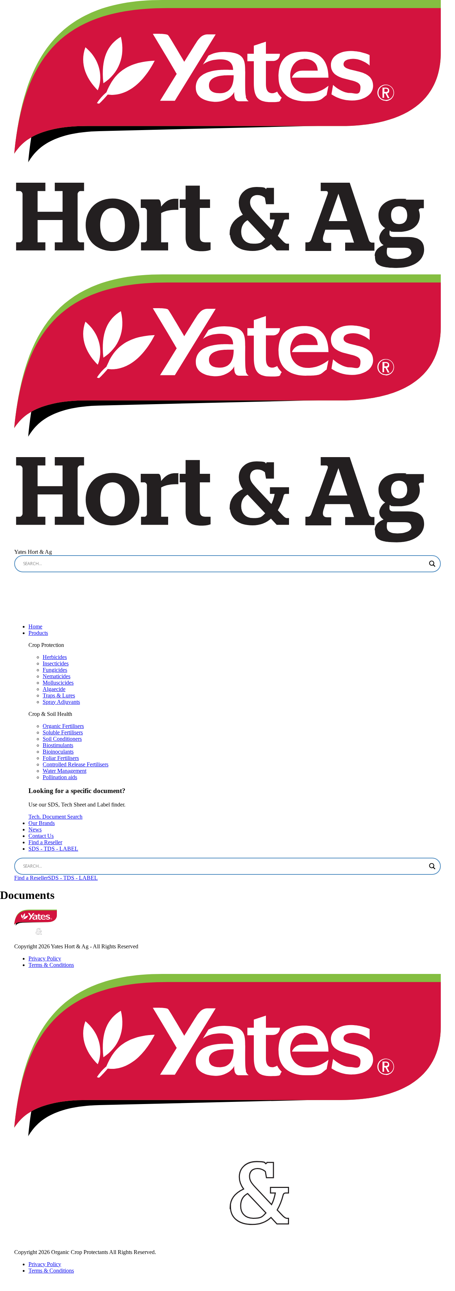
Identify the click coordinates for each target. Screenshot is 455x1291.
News (35, 829)
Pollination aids (60, 777)
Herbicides (55, 657)
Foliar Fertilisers (61, 758)
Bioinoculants (58, 752)
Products (38, 633)
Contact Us (41, 836)
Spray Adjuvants (61, 702)
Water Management (64, 771)
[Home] (35, 924)
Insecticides (56, 663)
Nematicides (56, 676)
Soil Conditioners (62, 739)
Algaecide (54, 689)
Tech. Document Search (55, 817)
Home (35, 626)
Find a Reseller (45, 842)
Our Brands (41, 823)
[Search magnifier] (432, 564)
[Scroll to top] (7, 1284)
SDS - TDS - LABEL (53, 849)
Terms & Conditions (51, 965)
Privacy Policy (44, 958)
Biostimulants (58, 745)
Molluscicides (58, 683)
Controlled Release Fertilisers (75, 764)
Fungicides (55, 670)
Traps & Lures (59, 695)
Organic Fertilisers (63, 726)
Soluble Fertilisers (63, 732)
